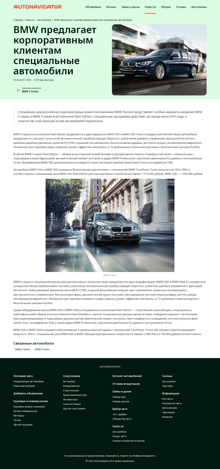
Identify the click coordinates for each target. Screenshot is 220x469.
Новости (30, 19)
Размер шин (119, 396)
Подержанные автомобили (28, 381)
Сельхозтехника (72, 403)
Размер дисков (121, 401)
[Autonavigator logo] (37, 7)
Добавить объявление (28, 393)
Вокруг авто (119, 436)
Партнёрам (168, 412)
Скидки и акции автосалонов (129, 440)
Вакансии (167, 416)
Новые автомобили (24, 385)
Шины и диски (122, 391)
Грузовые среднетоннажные (29, 406)
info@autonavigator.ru (143, 455)
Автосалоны (169, 381)
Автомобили (44, 19)
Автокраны (69, 381)
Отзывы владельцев (126, 383)
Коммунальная (71, 385)
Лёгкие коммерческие (25, 411)
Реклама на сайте (172, 403)
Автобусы (18, 415)
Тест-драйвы (120, 414)
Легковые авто (23, 376)
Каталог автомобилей (127, 376)
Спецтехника (71, 376)
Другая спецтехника (74, 408)
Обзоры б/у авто (122, 418)
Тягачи (17, 420)
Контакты (167, 398)
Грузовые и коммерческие (30, 401)
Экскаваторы (70, 399)
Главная (17, 19)
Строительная (71, 390)
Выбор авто (120, 409)
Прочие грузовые (23, 424)
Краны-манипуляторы (75, 394)
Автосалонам (169, 407)
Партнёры (167, 385)
